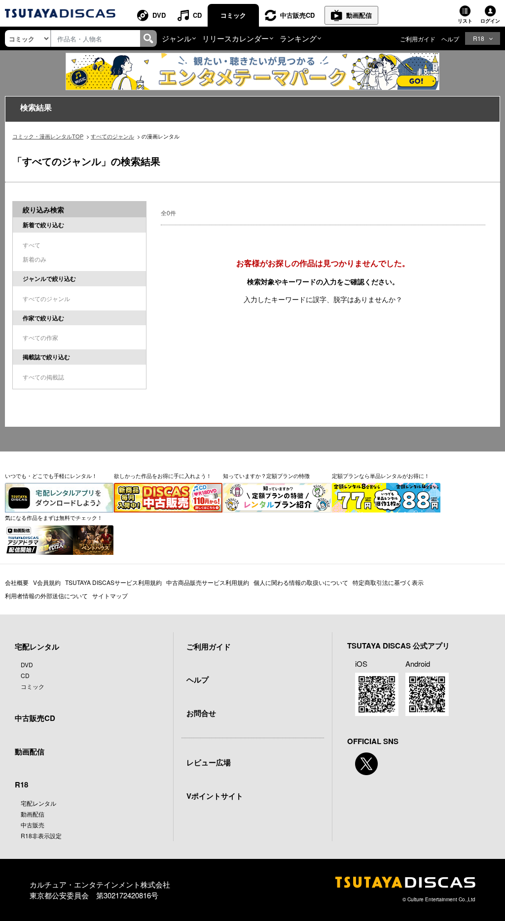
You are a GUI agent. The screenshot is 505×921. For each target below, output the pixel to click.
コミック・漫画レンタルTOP (47, 136)
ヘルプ (450, 38)
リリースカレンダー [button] (235, 38)
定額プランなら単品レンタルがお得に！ (381, 475)
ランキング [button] (298, 38)
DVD (159, 15)
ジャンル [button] (176, 38)
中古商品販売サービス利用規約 (207, 582)
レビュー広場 (208, 762)
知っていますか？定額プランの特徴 (266, 475)
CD (197, 15)
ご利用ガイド (417, 38)
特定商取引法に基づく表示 (388, 582)
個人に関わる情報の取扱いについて (300, 582)
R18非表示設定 (41, 835)
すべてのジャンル (112, 136)
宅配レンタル (38, 803)
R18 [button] (478, 38)
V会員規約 (47, 582)
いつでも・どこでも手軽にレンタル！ (51, 475)
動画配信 (359, 15)
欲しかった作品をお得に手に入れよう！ (163, 475)
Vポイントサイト (214, 795)
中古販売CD (297, 15)
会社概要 (17, 582)
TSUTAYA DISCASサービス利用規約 (113, 582)
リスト (465, 20)
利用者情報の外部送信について (46, 595)
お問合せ (201, 713)
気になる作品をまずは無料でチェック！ (54, 517)
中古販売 (32, 824)
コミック (233, 15)
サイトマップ (110, 595)
